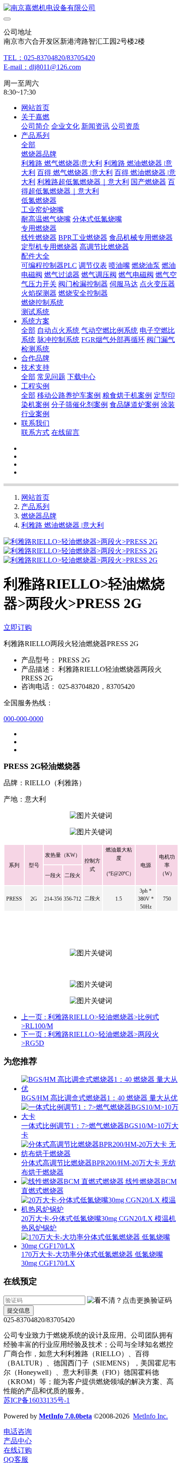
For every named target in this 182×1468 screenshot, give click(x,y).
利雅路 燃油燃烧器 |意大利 (62, 525)
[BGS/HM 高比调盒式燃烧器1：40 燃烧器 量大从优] (99, 1088)
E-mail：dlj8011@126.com (42, 67)
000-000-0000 (23, 719)
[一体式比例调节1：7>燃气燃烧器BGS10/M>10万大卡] (99, 1116)
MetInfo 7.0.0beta (65, 1416)
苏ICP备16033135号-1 (37, 1400)
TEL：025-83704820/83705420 (49, 57)
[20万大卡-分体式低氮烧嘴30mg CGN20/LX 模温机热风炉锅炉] (99, 1209)
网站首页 (35, 107)
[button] (129, 1300)
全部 (28, 144)
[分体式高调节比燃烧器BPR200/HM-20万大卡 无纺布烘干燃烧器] (99, 1153)
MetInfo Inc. (150, 1416)
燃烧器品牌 (39, 516)
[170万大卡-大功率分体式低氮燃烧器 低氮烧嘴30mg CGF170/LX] (99, 1246)
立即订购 (18, 627)
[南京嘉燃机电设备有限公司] (91, 8)
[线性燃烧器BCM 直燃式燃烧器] (73, 1181)
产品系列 (35, 506)
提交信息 (18, 1310)
